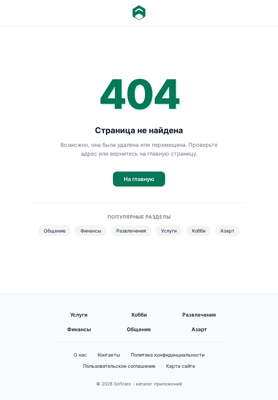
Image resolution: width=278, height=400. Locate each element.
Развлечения (131, 231)
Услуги (169, 231)
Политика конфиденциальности (167, 355)
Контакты (109, 355)
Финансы (90, 231)
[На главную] (139, 13)
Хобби (198, 231)
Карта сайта (180, 366)
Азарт (227, 231)
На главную (139, 179)
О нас (80, 355)
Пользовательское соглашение (119, 366)
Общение (54, 231)
